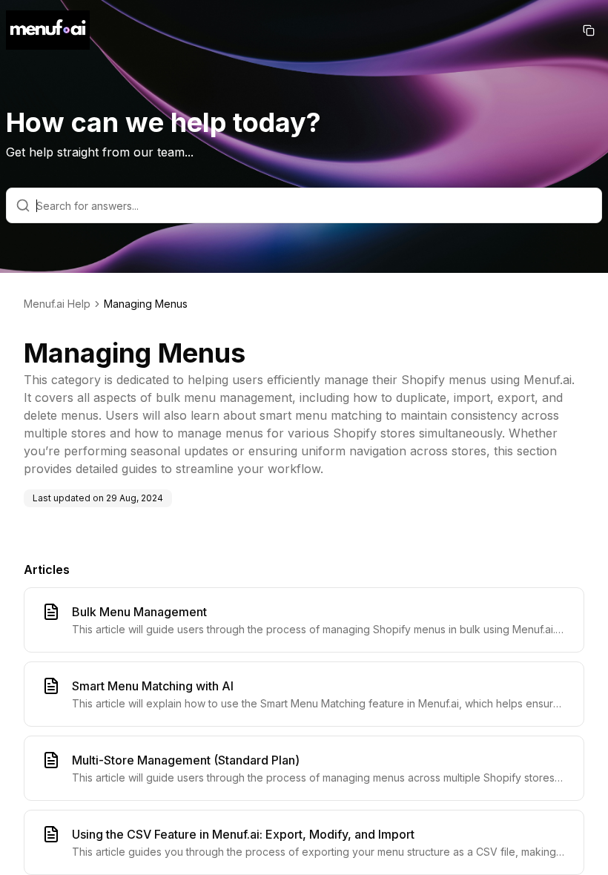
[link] (146, 304)
